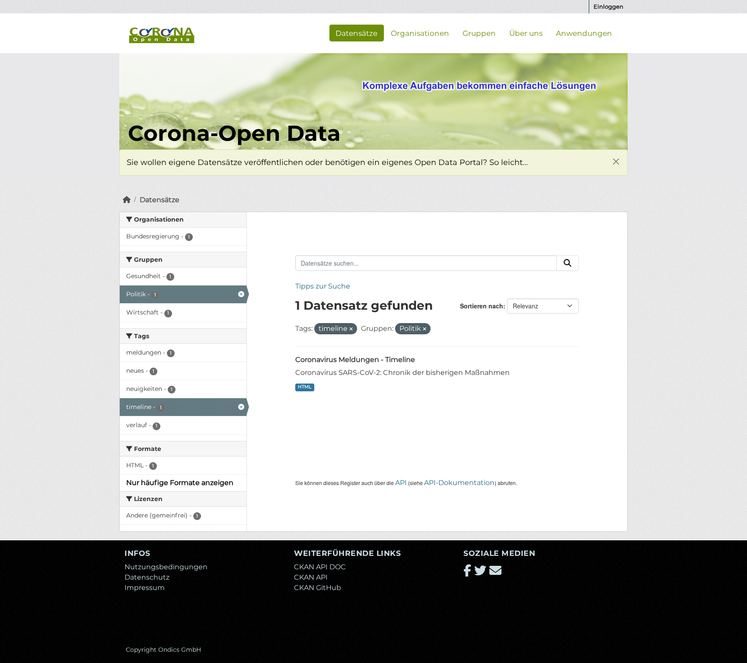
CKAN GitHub (317, 588)
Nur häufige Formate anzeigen (179, 483)
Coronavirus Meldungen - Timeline (355, 359)
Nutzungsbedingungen (166, 567)
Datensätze (356, 33)
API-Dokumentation (459, 483)
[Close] (615, 161)
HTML (304, 387)
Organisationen (420, 33)
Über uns (526, 33)
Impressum (144, 588)
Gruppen (479, 33)
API (401, 483)
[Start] (127, 200)
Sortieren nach (481, 305)
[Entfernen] (351, 329)
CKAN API (311, 577)
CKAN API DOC (320, 567)
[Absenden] (567, 263)
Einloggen (608, 6)
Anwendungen (584, 33)
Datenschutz (146, 577)
